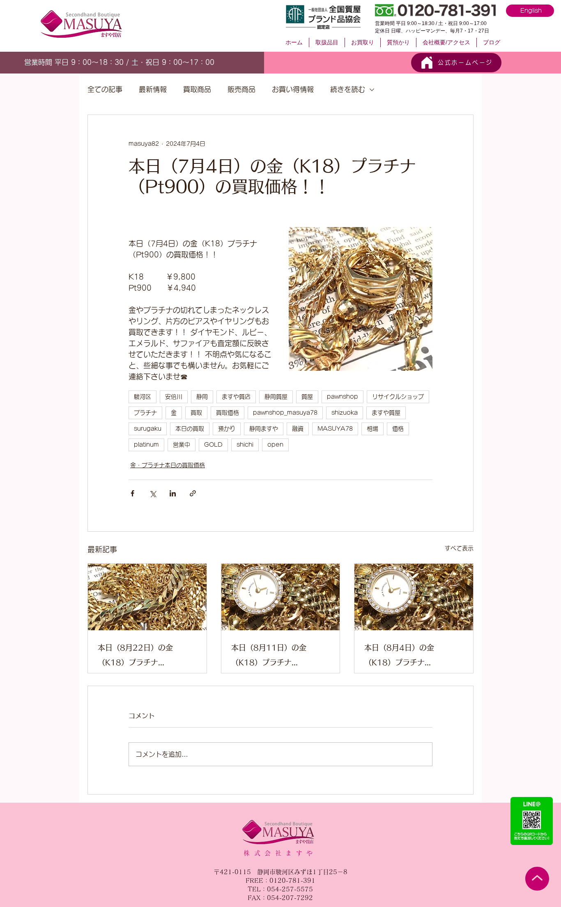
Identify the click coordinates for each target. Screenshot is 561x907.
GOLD (213, 445)
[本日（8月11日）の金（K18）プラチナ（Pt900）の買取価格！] (280, 597)
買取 (196, 413)
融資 (297, 429)
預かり (226, 429)
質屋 (307, 397)
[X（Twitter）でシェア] (152, 493)
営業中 (181, 445)
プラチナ (145, 413)
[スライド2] (122, 61)
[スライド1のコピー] (131, 61)
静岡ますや (263, 429)
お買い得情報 (293, 89)
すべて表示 (459, 548)
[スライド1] (113, 61)
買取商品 (197, 89)
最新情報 (153, 89)
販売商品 (241, 89)
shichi (245, 445)
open (275, 445)
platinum (146, 445)
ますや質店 (236, 397)
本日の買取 (189, 429)
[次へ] (215, 62)
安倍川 (173, 397)
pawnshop (342, 397)
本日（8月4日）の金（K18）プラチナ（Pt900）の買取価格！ (406, 657)
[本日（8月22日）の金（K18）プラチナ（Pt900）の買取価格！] (147, 597)
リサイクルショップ (398, 397)
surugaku (147, 429)
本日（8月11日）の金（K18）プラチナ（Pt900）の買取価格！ (273, 657)
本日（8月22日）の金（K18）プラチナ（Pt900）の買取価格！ (140, 657)
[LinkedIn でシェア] (173, 493)
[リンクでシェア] (193, 493)
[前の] (28, 62)
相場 (372, 429)
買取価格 (227, 413)
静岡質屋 (275, 397)
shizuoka (344, 413)
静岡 (202, 397)
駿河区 (142, 397)
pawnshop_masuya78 (285, 413)
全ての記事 (104, 89)
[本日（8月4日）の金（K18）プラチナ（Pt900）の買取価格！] (413, 597)
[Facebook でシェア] (132, 493)
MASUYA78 (335, 429)
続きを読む (347, 89)
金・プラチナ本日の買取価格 (167, 465)
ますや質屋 (386, 413)
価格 (398, 429)
